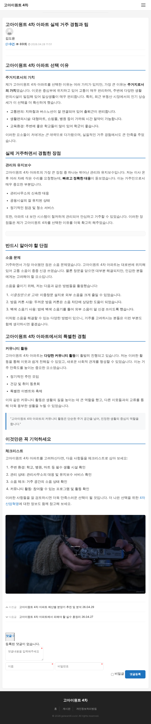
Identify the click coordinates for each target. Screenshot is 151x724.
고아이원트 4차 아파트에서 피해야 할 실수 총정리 (50, 616)
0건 (12, 44)
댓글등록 (135, 674)
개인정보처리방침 (86, 708)
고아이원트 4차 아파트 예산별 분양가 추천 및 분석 (50, 607)
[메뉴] (143, 5)
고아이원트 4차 (16, 5)
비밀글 (119, 674)
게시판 (66, 708)
